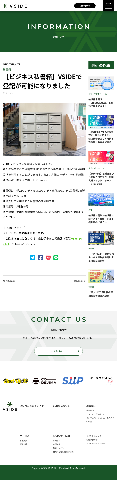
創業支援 (23, 440)
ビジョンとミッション (32, 406)
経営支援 (23, 444)
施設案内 (90, 410)
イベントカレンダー (94, 436)
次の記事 (78, 280)
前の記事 (10, 280)
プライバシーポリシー (95, 443)
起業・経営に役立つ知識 (63, 451)
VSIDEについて (61, 406)
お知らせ (56, 440)
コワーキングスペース (95, 414)
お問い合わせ (84, 5)
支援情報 (56, 444)
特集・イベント (59, 448)
